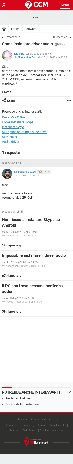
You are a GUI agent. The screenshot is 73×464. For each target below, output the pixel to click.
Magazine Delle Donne (23, 430)
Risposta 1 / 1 (11, 162)
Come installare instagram (22, 404)
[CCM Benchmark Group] (36, 442)
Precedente (13, 37)
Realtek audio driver (17, 398)
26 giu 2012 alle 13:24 (54, 57)
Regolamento (57, 425)
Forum (15, 29)
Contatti (42, 425)
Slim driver (9, 137)
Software (30, 29)
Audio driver (10, 142)
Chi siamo (22, 419)
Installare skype (13, 127)
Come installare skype (17, 122)
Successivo (60, 37)
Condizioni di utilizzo (43, 419)
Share (11, 100)
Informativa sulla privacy (20, 425)
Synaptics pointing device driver (24, 132)
